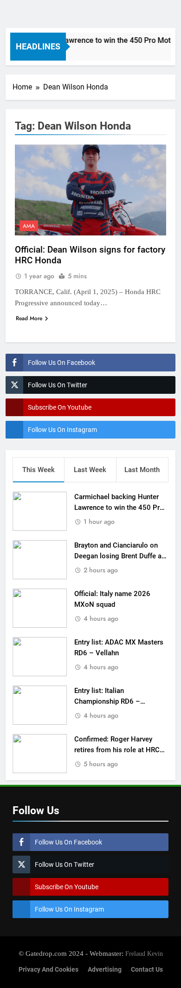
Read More (29, 318)
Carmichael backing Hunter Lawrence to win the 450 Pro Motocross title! (119, 507)
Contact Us (147, 970)
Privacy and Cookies (48, 970)
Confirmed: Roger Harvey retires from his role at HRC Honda (117, 750)
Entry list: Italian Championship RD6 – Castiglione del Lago (107, 701)
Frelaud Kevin (144, 953)
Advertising (105, 970)
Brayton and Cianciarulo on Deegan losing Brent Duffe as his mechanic (119, 556)
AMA (29, 226)
